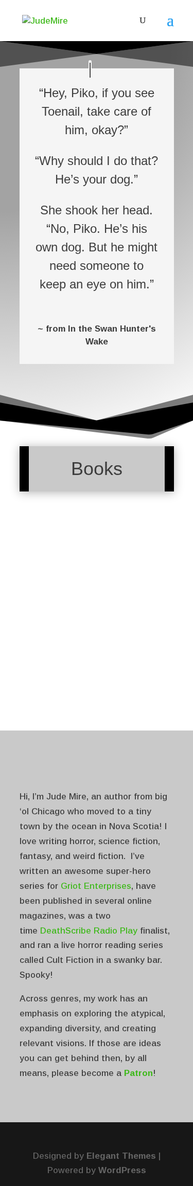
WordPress (122, 1170)
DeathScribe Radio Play (88, 931)
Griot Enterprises (96, 886)
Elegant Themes (121, 1156)
